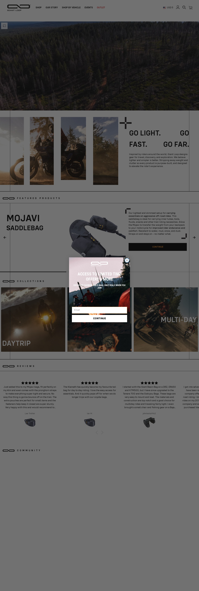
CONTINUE (99, 318)
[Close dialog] (127, 260)
